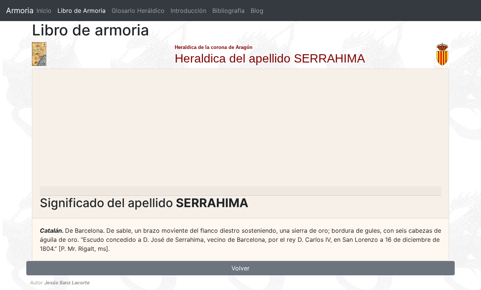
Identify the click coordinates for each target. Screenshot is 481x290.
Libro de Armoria (83, 10)
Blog (257, 10)
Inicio (43, 10)
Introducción (188, 10)
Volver (240, 268)
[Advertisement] (240, 130)
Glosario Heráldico (138, 10)
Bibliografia (228, 10)
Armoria (19, 10)
